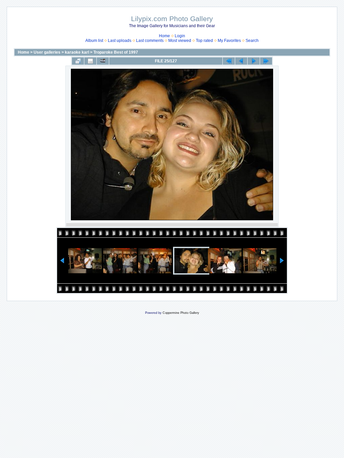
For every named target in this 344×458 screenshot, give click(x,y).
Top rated (204, 40)
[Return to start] (229, 61)
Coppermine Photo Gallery (181, 312)
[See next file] (254, 61)
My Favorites (229, 40)
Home (164, 36)
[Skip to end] (266, 61)
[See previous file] (241, 61)
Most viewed (179, 40)
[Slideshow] (103, 61)
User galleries (47, 52)
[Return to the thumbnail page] (78, 61)
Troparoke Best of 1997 (115, 52)
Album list (94, 40)
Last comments (150, 40)
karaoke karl (77, 52)
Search (252, 40)
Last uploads (119, 40)
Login (180, 36)
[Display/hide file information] (90, 61)
